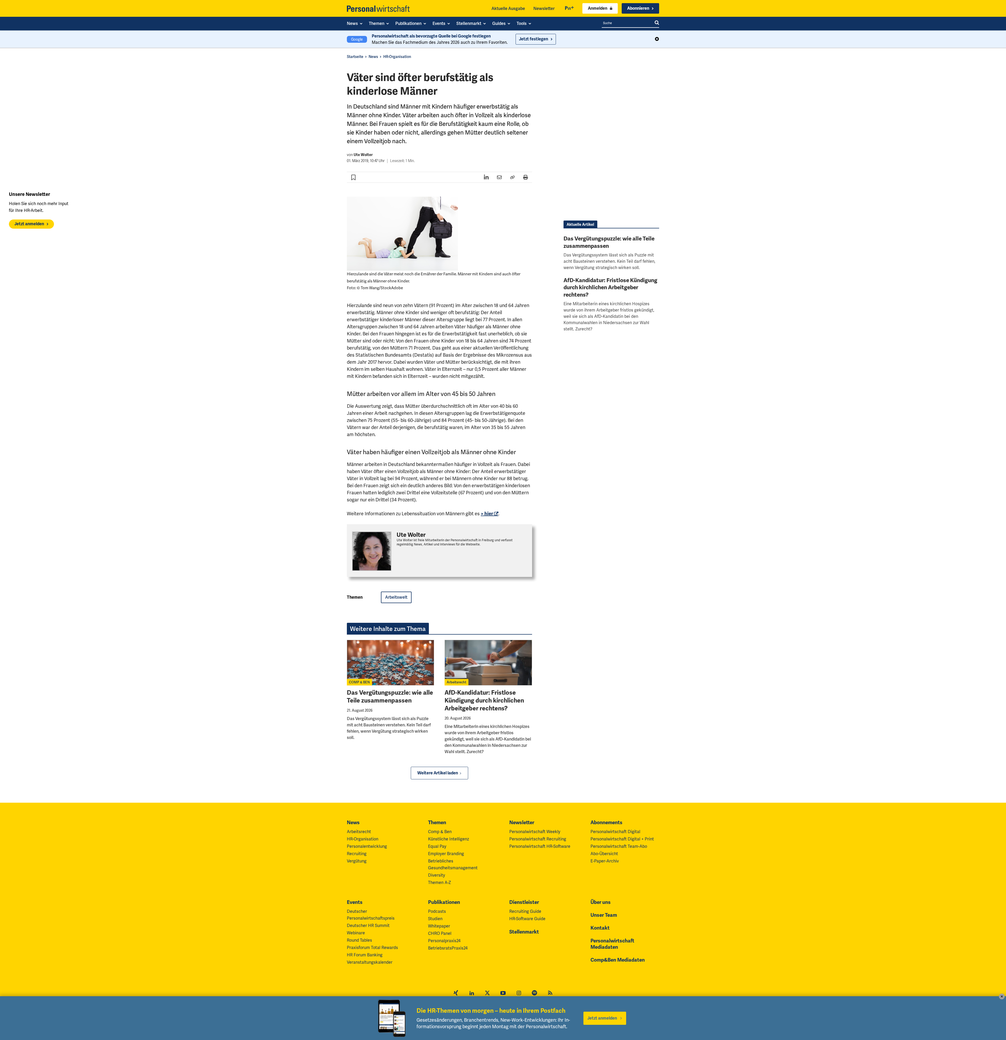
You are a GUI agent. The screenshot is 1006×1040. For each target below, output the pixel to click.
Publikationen (444, 902)
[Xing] (455, 993)
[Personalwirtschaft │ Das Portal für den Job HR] (378, 9)
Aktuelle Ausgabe (508, 8)
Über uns (601, 902)
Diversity (436, 875)
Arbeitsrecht (456, 682)
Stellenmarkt (524, 932)
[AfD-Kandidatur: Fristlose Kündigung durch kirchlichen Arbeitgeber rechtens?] (488, 662)
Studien (435, 918)
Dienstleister (524, 902)
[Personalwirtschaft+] (569, 8)
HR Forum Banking (364, 955)
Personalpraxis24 (444, 940)
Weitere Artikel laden (437, 773)
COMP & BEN (359, 682)
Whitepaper (439, 926)
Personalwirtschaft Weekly (534, 831)
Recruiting (357, 853)
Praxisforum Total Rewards (372, 947)
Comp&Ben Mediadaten (618, 960)
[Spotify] (534, 993)
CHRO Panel (439, 933)
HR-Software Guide (527, 918)
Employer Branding (446, 853)
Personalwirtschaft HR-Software (539, 846)
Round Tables (359, 940)
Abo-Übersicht (604, 853)
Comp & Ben (440, 831)
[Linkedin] (471, 993)
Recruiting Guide (525, 911)
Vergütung (357, 861)
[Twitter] (487, 993)
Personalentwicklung (367, 846)
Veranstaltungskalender (369, 962)
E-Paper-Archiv (605, 861)
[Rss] (550, 993)
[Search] (657, 23)
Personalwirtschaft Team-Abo (619, 846)
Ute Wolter (363, 155)
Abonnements (606, 822)
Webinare (356, 933)
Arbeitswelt (396, 597)
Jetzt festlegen (533, 39)
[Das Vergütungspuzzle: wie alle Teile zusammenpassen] (390, 662)
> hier (487, 514)
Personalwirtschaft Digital (615, 831)
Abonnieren (638, 8)
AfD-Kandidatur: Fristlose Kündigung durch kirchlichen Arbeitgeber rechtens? (484, 700)
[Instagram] (518, 993)
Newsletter (544, 8)
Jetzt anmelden (29, 224)
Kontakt (600, 928)
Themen (437, 822)
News (373, 56)
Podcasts (437, 911)
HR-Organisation (397, 56)
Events (355, 902)
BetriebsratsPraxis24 (448, 948)
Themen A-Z (439, 882)
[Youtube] (503, 993)
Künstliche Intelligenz (448, 839)
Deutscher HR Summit (368, 925)
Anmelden (597, 8)
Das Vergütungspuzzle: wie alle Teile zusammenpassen (390, 696)
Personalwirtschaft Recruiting (537, 839)
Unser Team (604, 915)
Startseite (355, 56)
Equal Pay (437, 846)
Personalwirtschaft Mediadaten (612, 944)
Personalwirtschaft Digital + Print (622, 839)
